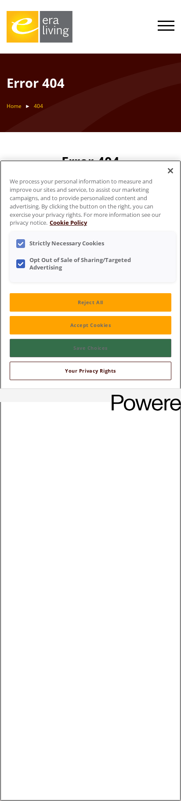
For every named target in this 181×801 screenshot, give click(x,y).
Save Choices (90, 348)
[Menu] (166, 27)
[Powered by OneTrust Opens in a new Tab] (143, 396)
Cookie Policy (68, 222)
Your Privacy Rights (90, 370)
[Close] (170, 170)
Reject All (90, 302)
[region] (90, 480)
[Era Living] (39, 27)
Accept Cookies (90, 325)
